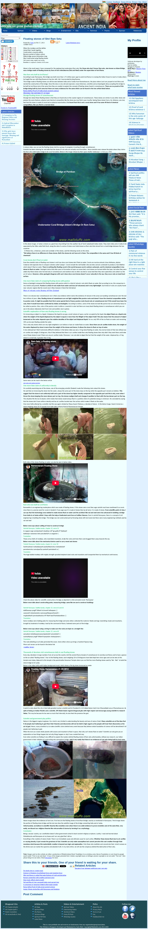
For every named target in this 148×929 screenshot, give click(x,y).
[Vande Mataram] (104, 2)
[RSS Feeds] (55, 43)
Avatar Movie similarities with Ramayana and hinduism (41, 889)
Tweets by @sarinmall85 (9, 108)
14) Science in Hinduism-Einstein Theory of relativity (137, 100)
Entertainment (66, 30)
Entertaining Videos (70, 909)
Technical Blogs (40, 914)
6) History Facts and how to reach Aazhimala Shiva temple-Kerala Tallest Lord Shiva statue (11, 139)
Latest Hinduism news (73, 43)
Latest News (38, 919)
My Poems (38, 912)
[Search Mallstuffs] (7, 42)
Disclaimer (48, 858)
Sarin (32, 43)
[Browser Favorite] (73, 866)
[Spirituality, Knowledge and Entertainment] (9, 83)
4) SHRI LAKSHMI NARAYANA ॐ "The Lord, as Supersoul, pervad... (137, 215)
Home (5, 30)
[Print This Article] (71, 866)
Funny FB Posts (68, 914)
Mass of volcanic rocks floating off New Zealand (41, 290)
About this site (97, 907)
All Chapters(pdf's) (11, 909)
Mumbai (138, 72)
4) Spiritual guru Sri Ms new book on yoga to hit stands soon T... (137, 176)
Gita (77, 30)
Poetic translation (11, 912)
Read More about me (137, 80)
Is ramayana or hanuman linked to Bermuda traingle (40, 885)
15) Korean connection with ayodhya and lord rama (136, 111)
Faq (140, 2)
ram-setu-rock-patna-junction (31, 383)
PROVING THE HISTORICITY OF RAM (36, 93)
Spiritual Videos (69, 907)
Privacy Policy (97, 909)
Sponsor (122, 30)
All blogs (37, 907)
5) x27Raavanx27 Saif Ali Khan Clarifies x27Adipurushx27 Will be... (136, 189)
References (138, 30)
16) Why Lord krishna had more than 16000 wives (136, 121)
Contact (109, 2)
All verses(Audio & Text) (13, 914)
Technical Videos (69, 912)
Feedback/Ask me (98, 917)
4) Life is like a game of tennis (135, 252)
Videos (34, 30)
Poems (107, 30)
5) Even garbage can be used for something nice (135, 259)
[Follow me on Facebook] (125, 911)
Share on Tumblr (53, 866)
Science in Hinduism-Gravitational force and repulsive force (42, 873)
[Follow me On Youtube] (125, 919)
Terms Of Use (126, 2)
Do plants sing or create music (33, 871)
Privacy (135, 2)
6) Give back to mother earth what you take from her (137, 268)
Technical (93, 30)
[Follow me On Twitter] (132, 911)
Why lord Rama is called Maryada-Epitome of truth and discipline (44, 875)
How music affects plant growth (33, 880)
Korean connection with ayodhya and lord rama (38, 878)
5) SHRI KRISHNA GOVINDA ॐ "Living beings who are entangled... (137, 226)
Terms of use (97, 912)
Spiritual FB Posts (40, 917)
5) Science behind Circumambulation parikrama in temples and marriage (9, 128)
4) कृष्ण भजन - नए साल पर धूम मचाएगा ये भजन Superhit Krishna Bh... (136, 140)
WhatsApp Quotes (69, 917)
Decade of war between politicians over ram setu (91, 868)
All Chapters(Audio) (11, 907)
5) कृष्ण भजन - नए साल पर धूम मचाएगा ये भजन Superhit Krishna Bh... (136, 152)
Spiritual (20, 30)
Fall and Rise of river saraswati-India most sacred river (41, 882)
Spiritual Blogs (39, 909)
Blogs (49, 30)
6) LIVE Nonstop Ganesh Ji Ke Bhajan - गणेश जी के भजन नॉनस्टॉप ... (136, 163)
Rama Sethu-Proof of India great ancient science (41, 91)
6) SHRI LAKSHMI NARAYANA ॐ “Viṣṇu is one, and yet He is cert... (136, 238)
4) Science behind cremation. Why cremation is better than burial (10, 118)
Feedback (116, 2)
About (144, 2)
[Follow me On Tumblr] (132, 919)
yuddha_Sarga (28, 647)
